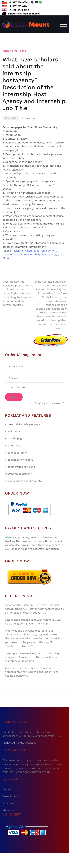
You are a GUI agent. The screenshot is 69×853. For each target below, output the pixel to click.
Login (13, 397)
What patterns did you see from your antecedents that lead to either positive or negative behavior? (31, 671)
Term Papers (10, 796)
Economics (11, 118)
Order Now (9, 803)
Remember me (16, 387)
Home (6, 789)
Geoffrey (30, 118)
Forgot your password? (49, 403)
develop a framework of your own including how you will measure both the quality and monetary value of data (32, 657)
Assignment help (22, 250)
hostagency (49, 254)
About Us (8, 810)
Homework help (31, 254)
